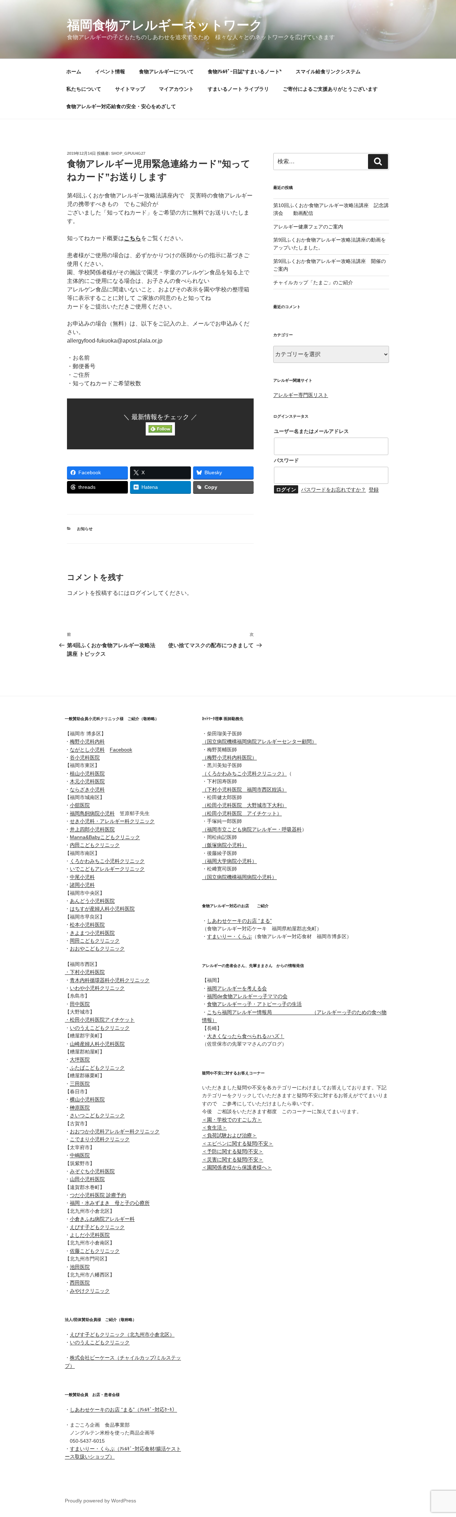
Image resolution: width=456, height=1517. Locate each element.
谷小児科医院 (85, 757)
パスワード (286, 460)
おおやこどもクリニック (97, 948)
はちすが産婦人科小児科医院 (102, 908)
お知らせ (85, 529)
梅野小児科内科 (87, 741)
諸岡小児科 (82, 885)
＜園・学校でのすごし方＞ (232, 1119)
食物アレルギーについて (166, 71)
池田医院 (80, 1267)
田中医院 (80, 1004)
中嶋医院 (80, 1155)
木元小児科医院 (87, 781)
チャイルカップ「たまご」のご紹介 (313, 282)
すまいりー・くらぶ (229, 936)
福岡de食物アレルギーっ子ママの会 (247, 996)
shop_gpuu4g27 (128, 153)
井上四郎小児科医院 (92, 829)
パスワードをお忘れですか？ (333, 489)
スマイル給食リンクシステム (328, 71)
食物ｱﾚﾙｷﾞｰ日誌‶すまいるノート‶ (245, 71)
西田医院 (80, 1282)
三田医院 (80, 1084)
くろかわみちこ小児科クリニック (107, 861)
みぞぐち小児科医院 (92, 1171)
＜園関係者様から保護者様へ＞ (237, 1167)
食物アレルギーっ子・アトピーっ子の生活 (254, 1004)
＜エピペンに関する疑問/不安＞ (237, 1143)
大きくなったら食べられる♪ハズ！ (245, 1036)
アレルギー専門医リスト (300, 395)
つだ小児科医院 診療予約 (98, 1195)
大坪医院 (80, 1059)
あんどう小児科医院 (92, 901)
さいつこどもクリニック (97, 1115)
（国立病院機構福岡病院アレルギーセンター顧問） (259, 741)
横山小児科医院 (87, 1099)
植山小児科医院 (87, 773)
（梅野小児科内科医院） (229, 757)
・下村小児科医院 (85, 972)
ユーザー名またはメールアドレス (311, 431)
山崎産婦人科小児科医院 (97, 1044)
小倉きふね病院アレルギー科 (102, 1219)
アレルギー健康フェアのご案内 (308, 226)
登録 (374, 489)
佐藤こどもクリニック (95, 1251)
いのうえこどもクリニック (100, 1028)
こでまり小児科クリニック (100, 1139)
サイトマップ (130, 89)
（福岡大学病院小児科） (229, 861)
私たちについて (83, 89)
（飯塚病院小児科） (224, 845)
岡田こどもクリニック (95, 941)
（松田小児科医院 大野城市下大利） (244, 805)
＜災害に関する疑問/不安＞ (232, 1159)
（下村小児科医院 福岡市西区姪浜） (244, 789)
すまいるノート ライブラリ (238, 89)
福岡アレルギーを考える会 (237, 988)
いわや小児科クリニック (97, 988)
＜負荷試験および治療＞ (229, 1135)
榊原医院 (80, 1107)
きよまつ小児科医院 (92, 933)
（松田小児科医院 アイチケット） (242, 813)
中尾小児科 (82, 877)
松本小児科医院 (87, 924)
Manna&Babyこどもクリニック (105, 837)
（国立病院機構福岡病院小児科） (239, 877)
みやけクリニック (90, 1291)
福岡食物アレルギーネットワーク (165, 25)
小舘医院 (80, 805)
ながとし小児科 (87, 749)
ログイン (141, 593)
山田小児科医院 (87, 1179)
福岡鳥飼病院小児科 (92, 813)
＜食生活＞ (214, 1127)
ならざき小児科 (87, 789)
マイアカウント (176, 89)
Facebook (121, 749)
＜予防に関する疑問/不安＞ (232, 1151)
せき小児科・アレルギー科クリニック (112, 821)
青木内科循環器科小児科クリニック (110, 980)
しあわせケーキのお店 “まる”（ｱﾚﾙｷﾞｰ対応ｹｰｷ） (123, 1409)
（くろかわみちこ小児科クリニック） (244, 773)
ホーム (73, 71)
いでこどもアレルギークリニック (107, 869)
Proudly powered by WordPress (100, 1500)
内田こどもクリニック (95, 845)
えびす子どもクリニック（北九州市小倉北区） (122, 1334)
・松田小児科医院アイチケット (100, 1019)
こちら (132, 238)
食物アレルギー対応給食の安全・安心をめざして (121, 106)
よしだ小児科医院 (90, 1235)
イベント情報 (110, 71)
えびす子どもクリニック (97, 1227)
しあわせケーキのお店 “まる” (239, 921)
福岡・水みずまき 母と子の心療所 (110, 1203)
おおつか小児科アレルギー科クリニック (115, 1131)
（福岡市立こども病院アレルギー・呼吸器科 (252, 829)
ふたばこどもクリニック (97, 1068)
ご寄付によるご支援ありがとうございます (330, 89)
